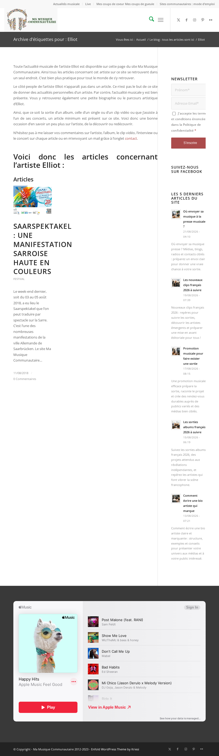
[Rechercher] (149, 20)
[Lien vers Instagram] (195, 20)
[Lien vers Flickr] (211, 20)
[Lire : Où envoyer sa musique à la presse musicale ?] (176, 214)
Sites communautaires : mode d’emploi (187, 4)
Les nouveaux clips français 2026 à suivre (192, 285)
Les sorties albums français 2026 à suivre (194, 427)
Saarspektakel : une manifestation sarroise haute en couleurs (42, 248)
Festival (19, 279)
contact (131, 138)
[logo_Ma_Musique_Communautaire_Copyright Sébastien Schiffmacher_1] (30, 20)
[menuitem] (66, 4)
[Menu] (160, 20)
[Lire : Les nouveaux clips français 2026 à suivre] (176, 283)
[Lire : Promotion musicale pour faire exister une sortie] (176, 351)
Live (88, 4)
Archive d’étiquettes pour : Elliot (45, 39)
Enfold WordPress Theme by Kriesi (115, 749)
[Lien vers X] (179, 20)
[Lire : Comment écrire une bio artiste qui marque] (176, 498)
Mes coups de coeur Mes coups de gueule (125, 4)
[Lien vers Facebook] (187, 20)
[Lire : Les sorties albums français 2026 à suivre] (176, 425)
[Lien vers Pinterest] (203, 20)
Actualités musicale (66, 4)
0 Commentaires (24, 379)
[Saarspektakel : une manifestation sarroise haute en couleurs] (32, 200)
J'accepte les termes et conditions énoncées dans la (190, 122)
